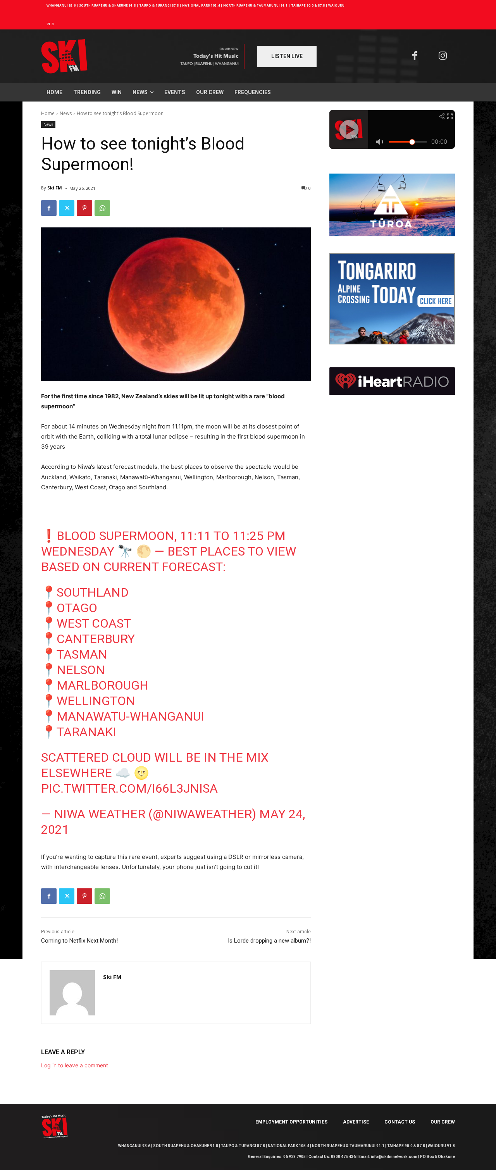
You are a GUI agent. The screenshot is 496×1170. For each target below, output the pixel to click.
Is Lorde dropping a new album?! (269, 940)
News (66, 113)
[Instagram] (443, 56)
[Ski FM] (72, 992)
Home (48, 113)
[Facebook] (415, 56)
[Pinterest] (84, 208)
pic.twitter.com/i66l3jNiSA (129, 788)
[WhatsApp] (102, 208)
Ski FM (54, 188)
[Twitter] (66, 208)
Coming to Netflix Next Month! (79, 940)
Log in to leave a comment (74, 1065)
